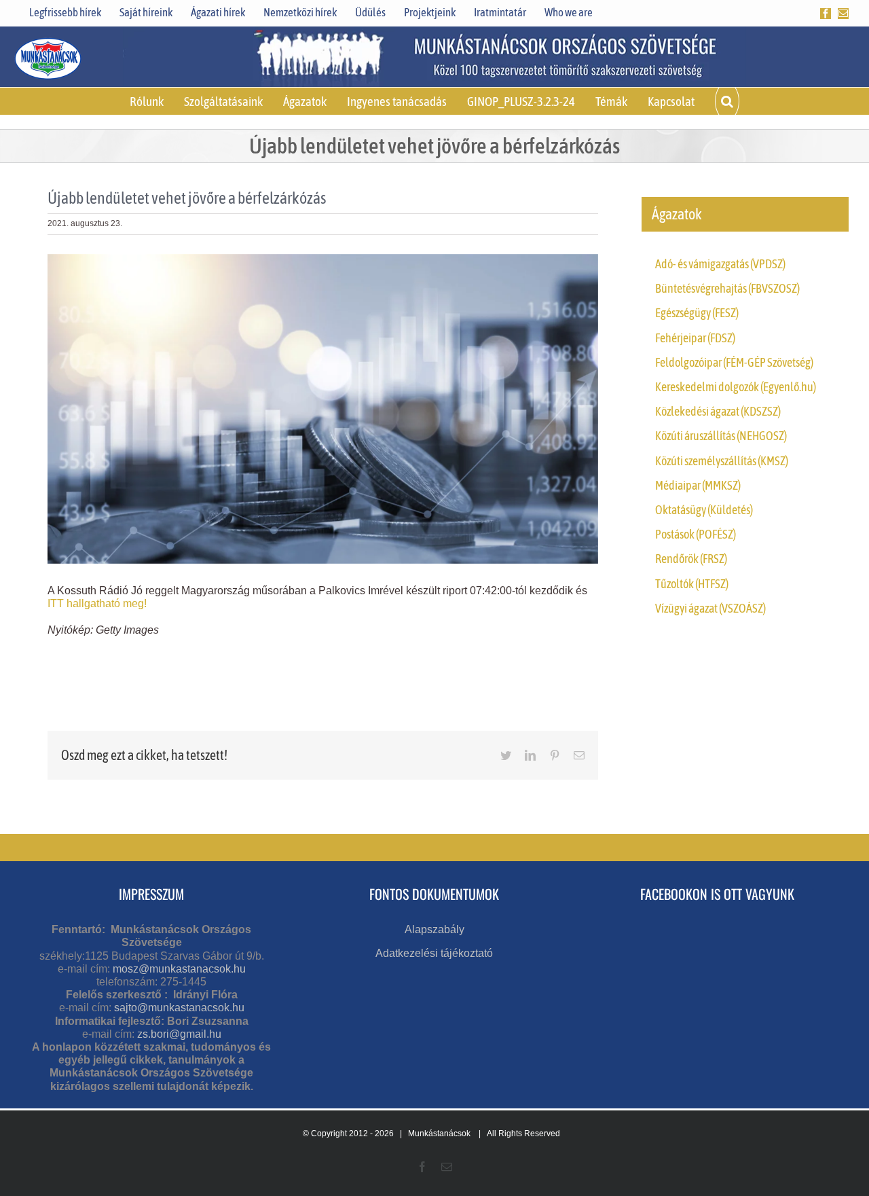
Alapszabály (434, 929)
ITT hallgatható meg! (97, 603)
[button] (727, 101)
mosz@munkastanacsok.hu (179, 969)
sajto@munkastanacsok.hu (179, 1007)
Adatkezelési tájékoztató (434, 953)
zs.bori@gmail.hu (179, 1034)
